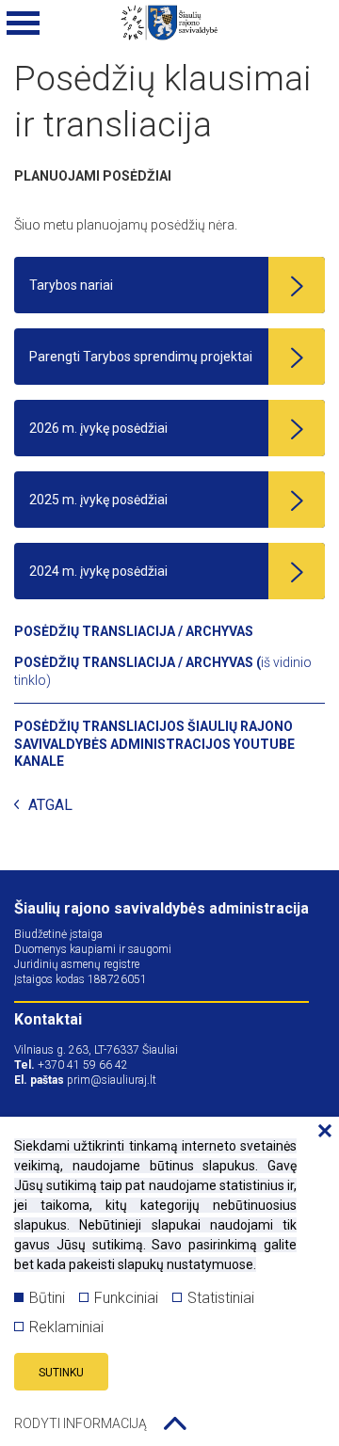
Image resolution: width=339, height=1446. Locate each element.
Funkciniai (126, 1298)
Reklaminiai (66, 1327)
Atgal (50, 806)
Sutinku (61, 1372)
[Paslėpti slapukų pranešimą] (320, 1132)
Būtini (47, 1298)
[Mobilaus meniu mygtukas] (23, 23)
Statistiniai (220, 1298)
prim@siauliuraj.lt (111, 1080)
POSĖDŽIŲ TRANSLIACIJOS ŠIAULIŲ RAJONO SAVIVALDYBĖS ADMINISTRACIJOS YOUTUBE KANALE (154, 744)
